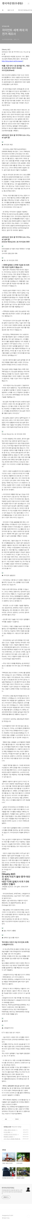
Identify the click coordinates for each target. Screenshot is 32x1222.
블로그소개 (11, 10)
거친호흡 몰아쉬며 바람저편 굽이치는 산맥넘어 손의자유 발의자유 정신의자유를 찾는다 (12, 1191)
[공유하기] (8, 1119)
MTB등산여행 (7, 1126)
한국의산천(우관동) (12, 3)
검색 (24, 3)
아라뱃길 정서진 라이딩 (10, 1134)
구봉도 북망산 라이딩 (10, 1130)
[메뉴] (28, 3)
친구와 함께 (7, 1132)
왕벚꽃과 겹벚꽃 (8, 1136)
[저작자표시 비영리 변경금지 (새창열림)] (22, 1119)
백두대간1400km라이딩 (25, 10)
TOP (28, 1216)
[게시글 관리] (11, 1119)
